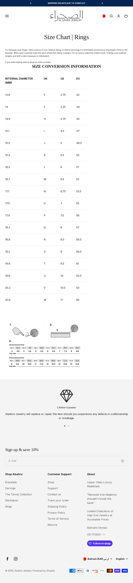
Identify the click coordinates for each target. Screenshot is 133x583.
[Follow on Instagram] (15, 559)
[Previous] (30, 3)
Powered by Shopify (44, 570)
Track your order (58, 500)
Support (53, 488)
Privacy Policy (56, 512)
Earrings (10, 488)
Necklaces (11, 500)
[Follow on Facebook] (7, 559)
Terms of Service (58, 518)
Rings (8, 506)
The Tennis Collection (18, 494)
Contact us (54, 494)
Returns (52, 524)
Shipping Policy (57, 506)
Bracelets (11, 482)
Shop (51, 482)
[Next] (102, 3)
